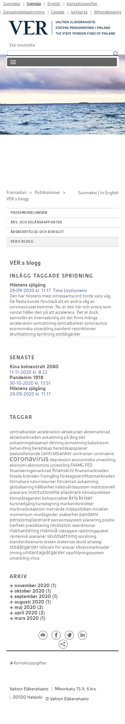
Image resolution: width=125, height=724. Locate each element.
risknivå (48, 531)
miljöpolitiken (78, 509)
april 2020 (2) (29, 613)
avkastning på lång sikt (63, 437)
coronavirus (95, 323)
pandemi (62, 328)
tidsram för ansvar (57, 547)
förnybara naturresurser (33, 481)
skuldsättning (23, 334)
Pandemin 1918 (26, 377)
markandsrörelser (77, 503)
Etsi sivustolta (22, 45)
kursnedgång (22, 503)
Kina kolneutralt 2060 (34, 367)
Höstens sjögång (28, 285)
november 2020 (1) (35, 585)
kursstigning (47, 503)
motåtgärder (46, 514)
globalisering (22, 487)
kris (73, 498)
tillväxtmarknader (93, 547)
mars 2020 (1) (30, 618)
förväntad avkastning (77, 481)
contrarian (83, 453)
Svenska (34, 4)
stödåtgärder (67, 334)
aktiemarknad (97, 431)
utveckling (19, 558)
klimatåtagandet (25, 498)
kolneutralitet (55, 498)
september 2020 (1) (36, 596)
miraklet (100, 509)
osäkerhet (68, 514)
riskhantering (24, 531)
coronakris (104, 453)
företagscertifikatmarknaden (87, 476)
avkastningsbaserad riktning (36, 442)
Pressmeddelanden (29, 213)
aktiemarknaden (25, 437)
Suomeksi (11, 4)
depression (60, 459)
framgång (49, 476)
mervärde (55, 509)
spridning (45, 334)
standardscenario (26, 541)
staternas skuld (71, 541)
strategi (94, 541)
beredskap (42, 448)
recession (60, 525)
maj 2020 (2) (28, 607)
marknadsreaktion (27, 509)
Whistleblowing (107, 12)
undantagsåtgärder (44, 552)
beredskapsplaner (70, 448)
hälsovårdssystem (72, 487)
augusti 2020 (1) (32, 602)
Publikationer (47, 192)
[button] (115, 54)
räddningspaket (93, 530)
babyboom (98, 442)
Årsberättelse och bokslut (37, 232)
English (53, 4)
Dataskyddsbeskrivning (24, 12)
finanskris (63, 470)
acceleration (21, 323)
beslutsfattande (25, 453)
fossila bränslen (24, 476)
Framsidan (16, 192)
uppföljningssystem (85, 552)
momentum (21, 514)
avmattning (45, 323)
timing (16, 552)
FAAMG (77, 465)
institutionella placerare (54, 492)
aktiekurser (72, 431)
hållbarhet (44, 487)
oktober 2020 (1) (32, 591)
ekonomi (18, 465)
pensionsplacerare (30, 520)
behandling (20, 448)
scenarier (37, 536)
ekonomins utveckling (49, 465)
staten (50, 541)
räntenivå (19, 536)
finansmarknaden (92, 470)
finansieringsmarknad (30, 470)
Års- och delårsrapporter (36, 222)
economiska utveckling (31, 328)
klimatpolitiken (96, 492)
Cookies (57, 12)
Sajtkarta (79, 12)
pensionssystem (66, 520)
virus (34, 558)
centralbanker (70, 323)
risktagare (67, 530)
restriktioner (84, 328)
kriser (86, 498)
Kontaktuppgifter (82, 4)
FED (88, 465)
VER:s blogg (22, 242)
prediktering (37, 525)
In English (109, 192)
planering (92, 520)
